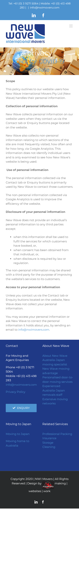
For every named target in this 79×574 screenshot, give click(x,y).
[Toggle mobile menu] (71, 26)
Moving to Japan (18, 434)
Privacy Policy (15, 392)
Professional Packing (57, 434)
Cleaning (48, 447)
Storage (47, 442)
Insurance (49, 438)
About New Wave (54, 355)
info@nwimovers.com (44, 7)
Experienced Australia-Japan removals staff (53, 390)
